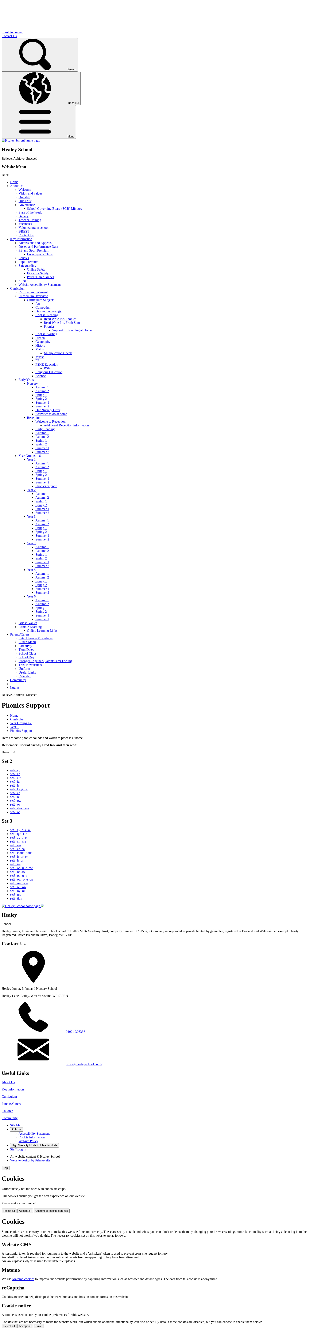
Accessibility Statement (34, 1133)
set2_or (15, 812)
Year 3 (31, 516)
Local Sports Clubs (40, 254)
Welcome (25, 189)
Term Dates (26, 649)
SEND (23, 281)
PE (37, 360)
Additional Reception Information (66, 425)
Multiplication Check (58, 353)
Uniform (24, 668)
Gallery (23, 216)
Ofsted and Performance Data (38, 246)
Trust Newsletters (30, 665)
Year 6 (31, 596)
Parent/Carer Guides (40, 277)
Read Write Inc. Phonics (60, 319)
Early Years (26, 379)
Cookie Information (32, 1137)
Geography (42, 341)
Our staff (24, 197)
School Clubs (27, 653)
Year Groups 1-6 (30, 455)
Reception (33, 417)
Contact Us (9, 36)
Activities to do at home (51, 414)
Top (5, 1167)
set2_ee (15, 793)
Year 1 (31, 459)
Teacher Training (30, 220)
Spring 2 (41, 398)
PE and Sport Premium (34, 250)
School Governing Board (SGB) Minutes (54, 208)
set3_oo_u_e (18, 875)
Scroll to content (12, 32)
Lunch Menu (27, 642)
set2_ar (15, 774)
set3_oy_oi (17, 891)
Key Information (21, 239)
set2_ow (15, 800)
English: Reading (46, 315)
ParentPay (25, 646)
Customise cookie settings (51, 1210)
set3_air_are (18, 841)
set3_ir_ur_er (19, 856)
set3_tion (16, 898)
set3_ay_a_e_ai (20, 830)
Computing (42, 307)
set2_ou (15, 797)
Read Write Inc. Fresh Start (62, 322)
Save (38, 1326)
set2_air (15, 778)
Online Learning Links (42, 630)
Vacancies (25, 224)
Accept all (25, 1210)
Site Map (16, 1125)
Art (37, 303)
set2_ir (14, 785)
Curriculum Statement (33, 292)
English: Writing (46, 334)
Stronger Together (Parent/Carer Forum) (45, 661)
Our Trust (25, 201)
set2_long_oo (19, 789)
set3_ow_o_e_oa (21, 879)
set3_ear (15, 845)
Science (40, 376)
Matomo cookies (23, 1279)
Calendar (25, 676)
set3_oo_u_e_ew (21, 868)
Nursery (32, 383)
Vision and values (30, 193)
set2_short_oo (19, 808)
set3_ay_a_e (18, 837)
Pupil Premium (28, 262)
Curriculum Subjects (40, 300)
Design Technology (48, 311)
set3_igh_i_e (18, 834)
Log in (14, 687)
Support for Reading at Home (72, 330)
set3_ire (15, 864)
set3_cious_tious (21, 853)
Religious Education (48, 372)
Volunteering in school (34, 227)
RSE (47, 368)
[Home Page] (21, 140)
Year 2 (31, 490)
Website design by (30, 1160)
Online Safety (36, 269)
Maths (39, 349)
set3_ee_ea (17, 849)
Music (39, 357)
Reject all (9, 1210)
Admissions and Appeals (35, 243)
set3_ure (15, 894)
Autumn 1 (42, 387)
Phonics (49, 326)
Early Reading (45, 429)
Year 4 (31, 543)
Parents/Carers (19, 634)
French (40, 338)
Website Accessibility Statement (40, 284)
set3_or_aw (18, 872)
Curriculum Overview (33, 296)
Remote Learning (30, 627)
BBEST (24, 231)
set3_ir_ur (16, 860)
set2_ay (15, 770)
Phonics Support (46, 486)
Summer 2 (42, 406)
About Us (16, 186)
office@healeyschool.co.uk (84, 1064)
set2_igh (15, 781)
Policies (24, 258)
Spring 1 (41, 395)
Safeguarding (27, 265)
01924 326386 (75, 1031)
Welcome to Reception (50, 421)
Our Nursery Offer (47, 410)
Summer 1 (42, 402)
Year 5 (31, 570)
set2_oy (15, 804)
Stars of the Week (30, 212)
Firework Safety (38, 273)
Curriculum (17, 288)
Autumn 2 (42, 391)
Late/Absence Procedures (36, 638)
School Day (26, 657)
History (40, 345)
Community (18, 680)
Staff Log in (18, 1149)
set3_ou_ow (18, 887)
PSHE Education (46, 364)
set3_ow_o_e (19, 883)
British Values (28, 623)
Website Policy (28, 1141)
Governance (27, 205)
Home (14, 182)
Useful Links (27, 672)
